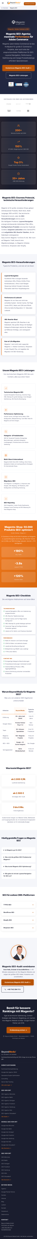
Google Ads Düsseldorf (8, 1145)
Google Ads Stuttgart (7, 1132)
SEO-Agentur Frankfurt (8, 1103)
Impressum (4, 1211)
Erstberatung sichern (30, 3)
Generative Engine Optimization (10, 1075)
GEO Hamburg (5, 1170)
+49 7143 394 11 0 (13, 989)
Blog (2, 1201)
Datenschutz (5, 1214)
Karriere (3, 1195)
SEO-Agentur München (8, 1094)
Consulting (4, 1078)
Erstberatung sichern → (18, 1030)
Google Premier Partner (8, 1192)
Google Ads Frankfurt (7, 1135)
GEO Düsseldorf (6, 1176)
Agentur (3, 1188)
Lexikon (3, 1205)
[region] (18, 730)
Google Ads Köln (6, 1141)
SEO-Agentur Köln (6, 1110)
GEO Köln (4, 1173)
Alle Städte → (5, 1116)
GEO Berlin (4, 1160)
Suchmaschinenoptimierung (9, 1069)
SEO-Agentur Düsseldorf (8, 1113)
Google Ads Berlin (6, 1129)
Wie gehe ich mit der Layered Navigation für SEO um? (17, 875)
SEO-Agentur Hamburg (8, 1107)
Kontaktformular (6, 1229)
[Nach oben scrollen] (32, 1236)
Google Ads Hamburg (7, 1138)
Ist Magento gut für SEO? (13, 850)
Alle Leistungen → (6, 1085)
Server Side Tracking (7, 1082)
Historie (3, 1198)
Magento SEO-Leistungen (18, 75)
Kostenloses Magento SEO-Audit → (18, 68)
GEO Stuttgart (5, 1163)
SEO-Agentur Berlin (7, 1097)
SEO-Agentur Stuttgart (8, 1100)
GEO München (5, 1157)
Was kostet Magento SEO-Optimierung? (18, 866)
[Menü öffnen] (2, 3)
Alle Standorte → (6, 1148)
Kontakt (3, 1208)
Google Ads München (7, 1125)
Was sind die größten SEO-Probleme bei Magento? (17, 858)
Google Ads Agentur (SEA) (9, 1072)
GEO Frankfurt (5, 1167)
